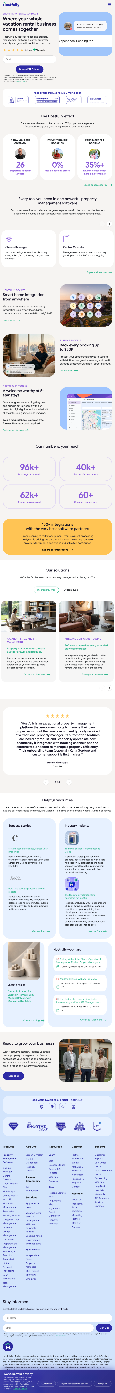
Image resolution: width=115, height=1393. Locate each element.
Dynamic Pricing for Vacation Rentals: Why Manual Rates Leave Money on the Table (21, 969)
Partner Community (33, 1152)
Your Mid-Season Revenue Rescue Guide (82, 823)
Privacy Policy (21, 81)
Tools (51, 1159)
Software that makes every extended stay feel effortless (86, 647)
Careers (76, 1200)
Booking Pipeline (11, 1188)
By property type (32, 1178)
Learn (52, 1127)
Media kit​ (76, 1195)
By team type (33, 1222)
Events (75, 1135)
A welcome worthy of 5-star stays (23, 393)
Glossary (53, 1154)
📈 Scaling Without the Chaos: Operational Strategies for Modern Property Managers (78, 933)
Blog (51, 1133)
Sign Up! (104, 1300)
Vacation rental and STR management (22, 640)
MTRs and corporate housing (83, 638)
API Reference (102, 1171)
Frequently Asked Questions (77, 1180)
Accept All (102, 1383)
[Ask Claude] (52, 1079)
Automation (9, 1184)
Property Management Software (10, 1131)
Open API (7, 1200)
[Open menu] (109, 4)
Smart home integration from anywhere (23, 296)
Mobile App (9, 1164)
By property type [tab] (46, 590)
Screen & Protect (70, 340)
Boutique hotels (34, 1208)
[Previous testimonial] (46, 755)
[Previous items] (102, 224)
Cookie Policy (20, 1388)
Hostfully (77, 1166)
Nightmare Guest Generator (54, 1185)
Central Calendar (73, 247)
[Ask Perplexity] (73, 1079)
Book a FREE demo (29, 69)
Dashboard (8, 1212)
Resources (55, 1119)
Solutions (31, 1170)
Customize (47, 1383)
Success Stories (57, 1137)
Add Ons (31, 1119)
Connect (77, 1119)
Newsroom (77, 1147)
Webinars (53, 1149)
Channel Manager (16, 247)
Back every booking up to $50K (79, 347)
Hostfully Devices (14, 290)
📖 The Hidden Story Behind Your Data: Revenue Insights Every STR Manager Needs (79, 973)
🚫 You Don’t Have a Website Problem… (76, 951)
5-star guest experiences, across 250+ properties (28, 823)
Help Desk (100, 1159)
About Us (76, 1172)
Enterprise (31, 1251)
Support (100, 1119)
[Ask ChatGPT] (41, 1079)
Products (8, 1119)
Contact (76, 1159)
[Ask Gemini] (62, 1079)
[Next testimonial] (69, 755)
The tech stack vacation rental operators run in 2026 (80, 869)
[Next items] (109, 224)
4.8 (26, 50)
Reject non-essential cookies (74, 1383)
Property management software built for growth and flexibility (26, 650)
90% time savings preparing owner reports (26, 863)
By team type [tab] (71, 590)
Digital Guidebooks (15, 386)
